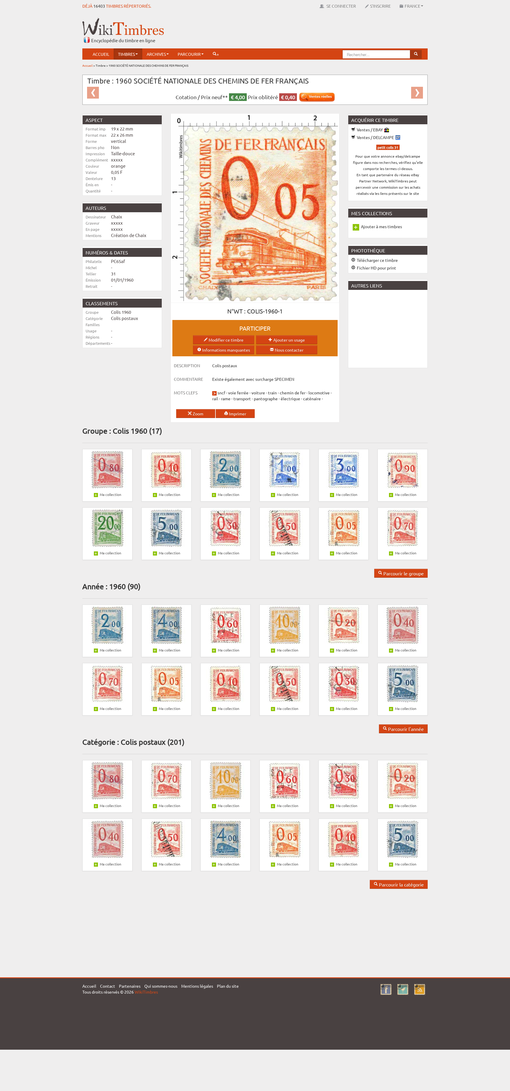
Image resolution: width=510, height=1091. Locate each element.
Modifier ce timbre (225, 339)
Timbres (126, 54)
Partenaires (129, 986)
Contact (107, 986)
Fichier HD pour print (376, 267)
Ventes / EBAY (370, 129)
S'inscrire (380, 6)
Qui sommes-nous (160, 986)
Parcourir (189, 54)
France (412, 6)
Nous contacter (288, 349)
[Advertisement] (320, 31)
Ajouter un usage (288, 339)
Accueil (101, 54)
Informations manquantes (225, 349)
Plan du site (228, 986)
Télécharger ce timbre (377, 260)
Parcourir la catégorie (401, 884)
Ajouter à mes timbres (381, 226)
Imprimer (237, 413)
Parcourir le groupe (403, 573)
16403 (99, 6)
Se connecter (341, 6)
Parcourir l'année (405, 729)
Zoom (197, 413)
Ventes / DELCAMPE (375, 137)
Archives (156, 54)
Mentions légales (197, 986)
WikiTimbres (146, 991)
